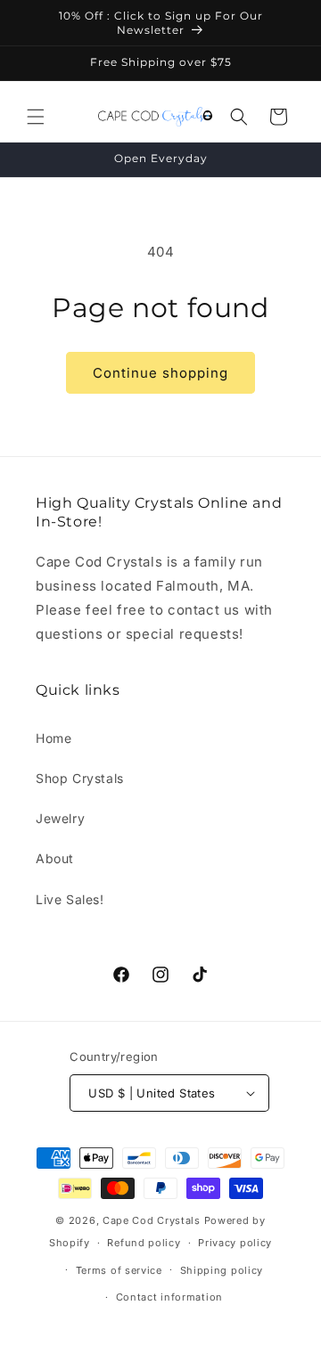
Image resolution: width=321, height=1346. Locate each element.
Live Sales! (70, 899)
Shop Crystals (80, 778)
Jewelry (60, 818)
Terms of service (119, 1270)
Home (53, 738)
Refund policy (143, 1242)
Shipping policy (222, 1270)
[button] (35, 116)
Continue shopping (160, 372)
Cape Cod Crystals (152, 1220)
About (55, 858)
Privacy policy (235, 1242)
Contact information (169, 1297)
